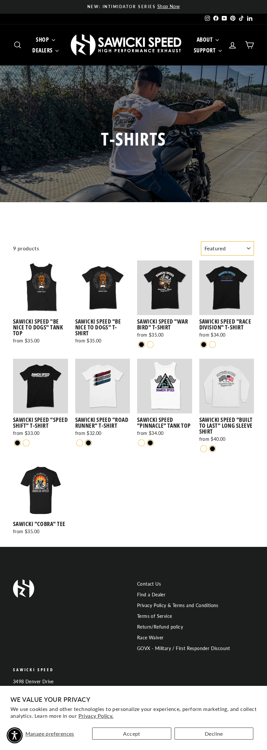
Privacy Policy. (96, 716)
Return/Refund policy (160, 627)
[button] (15, 735)
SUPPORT (205, 50)
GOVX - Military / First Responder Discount (183, 648)
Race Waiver (150, 637)
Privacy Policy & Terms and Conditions (177, 605)
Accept (131, 733)
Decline (214, 733)
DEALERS (43, 50)
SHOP (43, 39)
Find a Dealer (151, 594)
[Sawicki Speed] (141, 344)
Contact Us (149, 584)
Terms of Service (154, 616)
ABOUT (205, 39)
